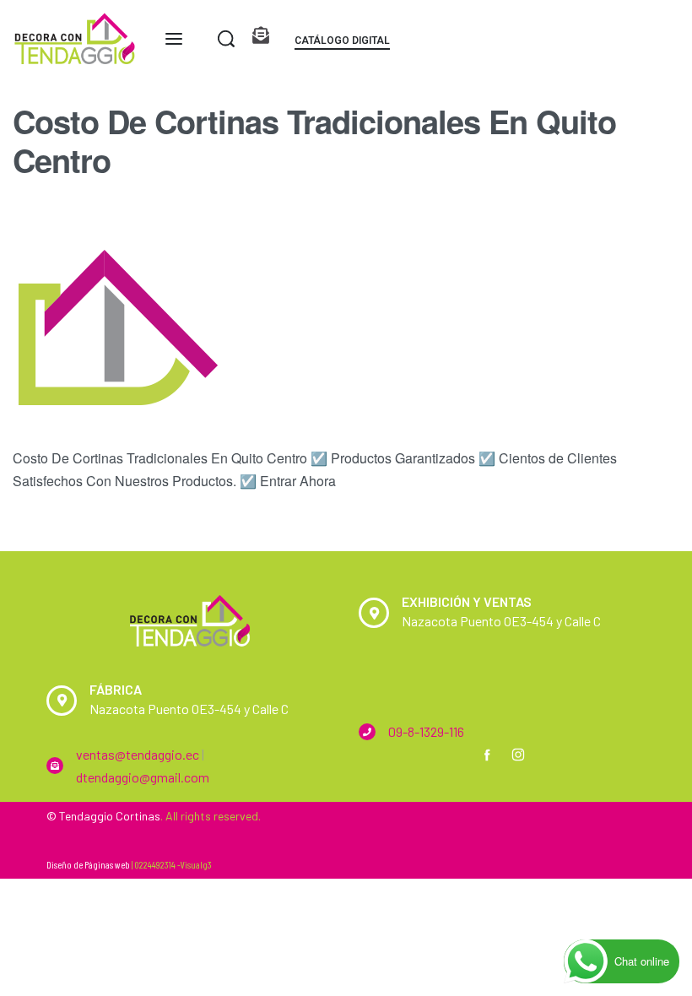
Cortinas (138, 816)
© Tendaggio (79, 816)
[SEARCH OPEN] (226, 39)
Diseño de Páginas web (88, 864)
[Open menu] (174, 39)
